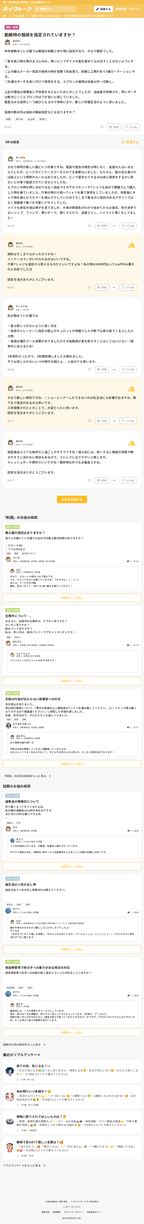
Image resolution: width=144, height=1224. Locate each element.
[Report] (101, 127)
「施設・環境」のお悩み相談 (45, 15)
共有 (116, 127)
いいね (133, 127)
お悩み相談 (18, 15)
